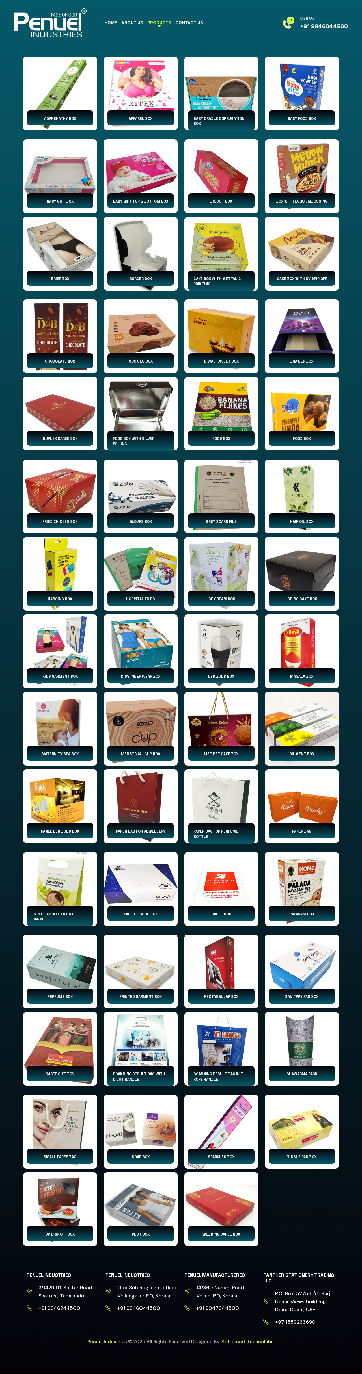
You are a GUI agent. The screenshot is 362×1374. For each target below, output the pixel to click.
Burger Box (140, 278)
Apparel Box (140, 118)
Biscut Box (221, 201)
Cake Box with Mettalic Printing (217, 281)
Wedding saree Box (221, 1234)
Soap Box (141, 1156)
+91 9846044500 (324, 26)
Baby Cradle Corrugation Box (218, 121)
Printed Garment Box (140, 996)
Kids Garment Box (60, 676)
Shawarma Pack (301, 1074)
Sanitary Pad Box (301, 996)
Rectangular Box (221, 996)
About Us (132, 23)
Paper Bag (301, 831)
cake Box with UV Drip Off (302, 278)
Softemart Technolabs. (248, 1341)
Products (159, 23)
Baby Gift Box (60, 201)
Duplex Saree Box (60, 438)
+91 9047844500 (217, 1308)
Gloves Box (140, 521)
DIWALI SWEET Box (221, 361)
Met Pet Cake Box (221, 753)
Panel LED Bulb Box (60, 831)
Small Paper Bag (60, 1156)
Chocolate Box (60, 361)
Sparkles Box (221, 1156)
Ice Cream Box (221, 599)
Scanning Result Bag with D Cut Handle (139, 1077)
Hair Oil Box (301, 521)
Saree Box (221, 914)
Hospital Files (140, 599)
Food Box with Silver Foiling (133, 441)
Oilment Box (301, 753)
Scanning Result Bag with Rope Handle (219, 1077)
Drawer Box (301, 361)
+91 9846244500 (59, 1308)
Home (110, 23)
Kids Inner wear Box (140, 676)
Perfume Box (60, 996)
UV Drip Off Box (60, 1234)
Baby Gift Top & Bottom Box (140, 201)
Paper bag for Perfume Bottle (215, 834)
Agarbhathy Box (60, 118)
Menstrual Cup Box (140, 753)
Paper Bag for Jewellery (140, 831)
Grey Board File (221, 521)
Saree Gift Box (60, 1074)
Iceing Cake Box (301, 599)
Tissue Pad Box (301, 1156)
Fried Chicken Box (59, 521)
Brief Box (60, 278)
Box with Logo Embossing (301, 201)
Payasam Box (302, 914)
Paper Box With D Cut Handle (53, 917)
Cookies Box (141, 361)
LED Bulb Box (221, 676)
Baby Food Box (302, 118)
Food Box (221, 438)
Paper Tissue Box (141, 914)
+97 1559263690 (295, 1322)
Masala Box (301, 676)
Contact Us (189, 23)
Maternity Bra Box (60, 753)
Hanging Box (60, 599)
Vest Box (141, 1234)
